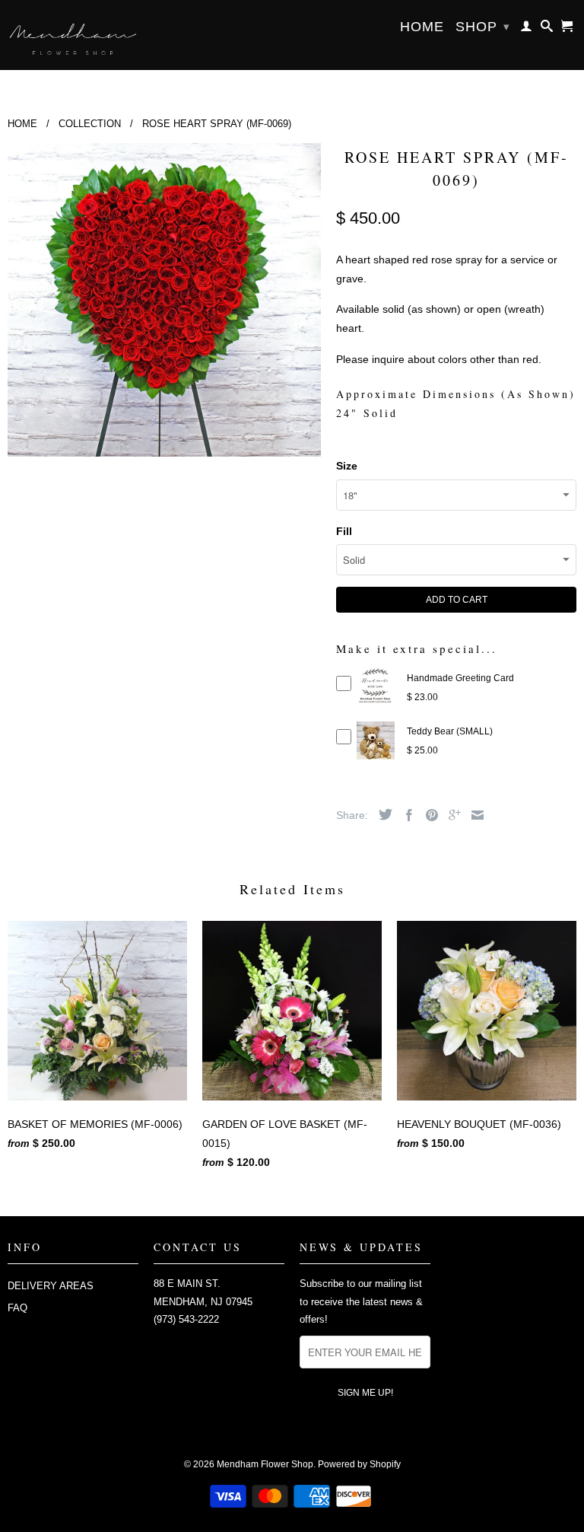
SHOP (482, 26)
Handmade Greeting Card (460, 678)
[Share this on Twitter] (381, 814)
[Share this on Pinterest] (428, 815)
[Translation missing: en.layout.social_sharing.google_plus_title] (451, 815)
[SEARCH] (547, 29)
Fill (344, 531)
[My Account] (526, 29)
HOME (422, 27)
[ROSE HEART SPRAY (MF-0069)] (164, 300)
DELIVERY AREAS (51, 1286)
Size (346, 466)
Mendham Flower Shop (265, 1464)
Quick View (376, 700)
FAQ (17, 1308)
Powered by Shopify (359, 1464)
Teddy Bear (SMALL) (450, 731)
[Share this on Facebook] (405, 815)
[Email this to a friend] (474, 815)
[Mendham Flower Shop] (73, 35)
